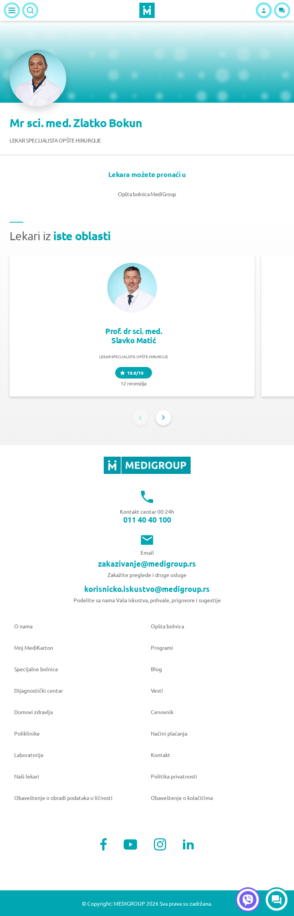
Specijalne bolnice (36, 668)
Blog (156, 668)
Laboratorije (29, 754)
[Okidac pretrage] (30, 10)
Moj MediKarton (33, 647)
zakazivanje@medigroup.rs (147, 563)
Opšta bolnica (167, 626)
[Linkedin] (188, 844)
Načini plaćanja (169, 733)
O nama (23, 626)
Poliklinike (27, 733)
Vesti (157, 690)
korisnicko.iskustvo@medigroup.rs (147, 589)
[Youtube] (130, 844)
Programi (162, 647)
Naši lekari (26, 776)
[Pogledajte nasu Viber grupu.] (247, 899)
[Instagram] (160, 844)
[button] (282, 10)
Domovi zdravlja (33, 711)
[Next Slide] (163, 417)
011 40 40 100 (147, 519)
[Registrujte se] (264, 10)
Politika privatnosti (174, 776)
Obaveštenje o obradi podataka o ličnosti (63, 797)
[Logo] (147, 10)
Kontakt (160, 754)
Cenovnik (162, 711)
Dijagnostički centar (38, 690)
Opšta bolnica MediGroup (147, 193)
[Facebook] (103, 844)
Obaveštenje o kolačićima (182, 797)
